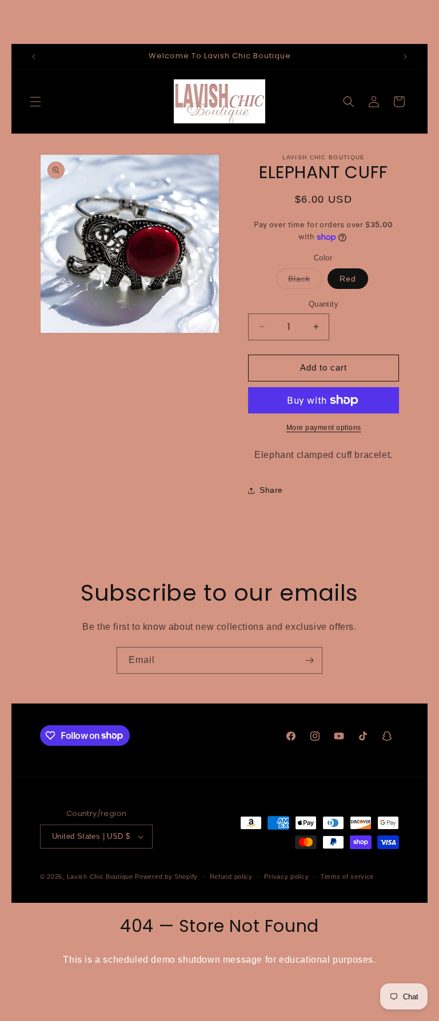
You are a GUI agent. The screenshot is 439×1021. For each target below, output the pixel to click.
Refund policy (231, 876)
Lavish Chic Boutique (100, 876)
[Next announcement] (405, 56)
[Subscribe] (309, 660)
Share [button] (271, 490)
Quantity (323, 304)
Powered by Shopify (166, 876)
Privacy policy (286, 876)
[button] (35, 101)
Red (348, 278)
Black (305, 281)
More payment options (323, 428)
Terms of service (347, 876)
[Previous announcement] (33, 56)
